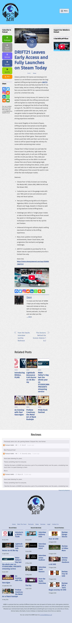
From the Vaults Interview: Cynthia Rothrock (24, 337)
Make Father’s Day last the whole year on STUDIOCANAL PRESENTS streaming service (11, 563)
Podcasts (31, 524)
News (34, 73)
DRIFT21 (44, 82)
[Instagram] (24, 291)
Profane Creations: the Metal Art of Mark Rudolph (31, 415)
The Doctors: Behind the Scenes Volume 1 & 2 (39, 337)
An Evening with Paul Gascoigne (19, 412)
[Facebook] (16, 291)
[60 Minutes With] (10, 21)
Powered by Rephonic (64, 490)
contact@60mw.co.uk (46, 615)
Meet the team (21, 524)
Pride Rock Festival (42, 411)
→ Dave (29, 317)
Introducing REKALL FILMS (20, 375)
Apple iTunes (7, 49)
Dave (29, 73)
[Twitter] (20, 291)
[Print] (39, 291)
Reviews (42, 524)
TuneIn (7, 65)
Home (14, 524)
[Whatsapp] (35, 291)
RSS (8, 77)
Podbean (7, 40)
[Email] (43, 291)
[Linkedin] (32, 291)
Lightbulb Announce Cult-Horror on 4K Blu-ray (31, 377)
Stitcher (7, 57)
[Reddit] (28, 291)
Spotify (7, 72)
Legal (48, 524)
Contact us (55, 524)
